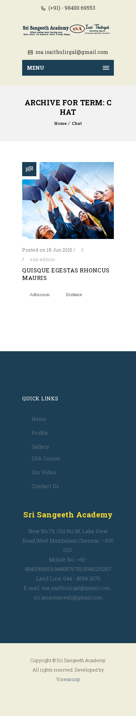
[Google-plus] (90, 694)
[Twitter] (60, 694)
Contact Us (45, 486)
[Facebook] (46, 694)
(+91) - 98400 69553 (71, 7)
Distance (74, 294)
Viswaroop (68, 679)
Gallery (40, 446)
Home (60, 123)
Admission (40, 294)
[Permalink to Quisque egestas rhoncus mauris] (68, 237)
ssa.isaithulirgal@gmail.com (71, 52)
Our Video (44, 472)
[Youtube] (75, 694)
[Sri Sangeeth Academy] (68, 30)
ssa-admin (42, 259)
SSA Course (46, 458)
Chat (77, 123)
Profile (40, 432)
